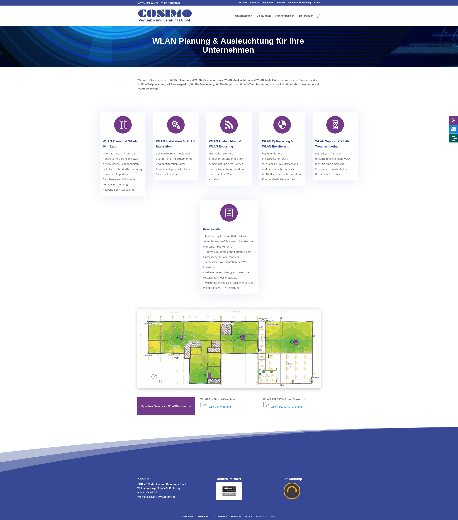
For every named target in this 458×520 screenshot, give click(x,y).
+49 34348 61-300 (149, 3)
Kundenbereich (284, 15)
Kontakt (281, 3)
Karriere (254, 3)
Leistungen (264, 15)
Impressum (268, 3)
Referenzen (306, 15)
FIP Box (243, 3)
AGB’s (317, 3)
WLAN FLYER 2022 (220, 407)
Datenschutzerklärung (299, 3)
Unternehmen (243, 15)
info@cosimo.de (146, 496)
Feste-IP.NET (204, 516)
